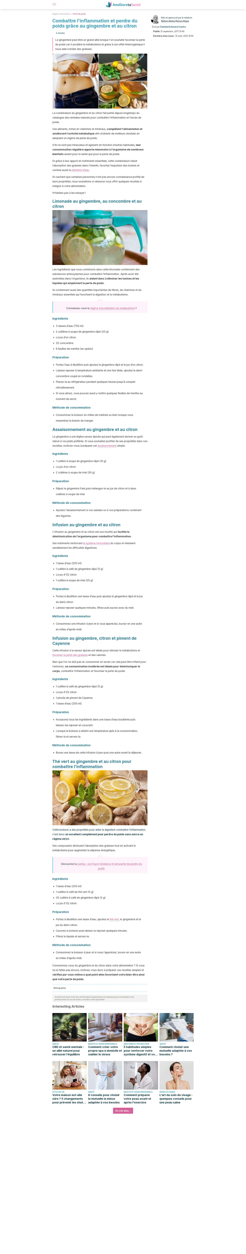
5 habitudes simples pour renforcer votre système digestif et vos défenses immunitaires (140, 1050)
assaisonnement (107, 445)
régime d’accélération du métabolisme (112, 308)
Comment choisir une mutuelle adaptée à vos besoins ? (175, 1050)
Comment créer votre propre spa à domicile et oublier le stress (105, 1050)
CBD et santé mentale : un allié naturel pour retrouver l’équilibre (68, 1050)
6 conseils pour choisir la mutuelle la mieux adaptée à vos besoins (104, 1098)
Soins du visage (167, 1092)
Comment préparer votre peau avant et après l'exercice (137, 1098)
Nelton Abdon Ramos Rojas (175, 21)
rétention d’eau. (80, 170)
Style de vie (58, 1092)
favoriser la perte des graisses (70, 655)
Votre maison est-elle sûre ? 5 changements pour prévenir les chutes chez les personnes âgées (69, 1098)
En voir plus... (123, 1110)
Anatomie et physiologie (136, 1044)
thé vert (114, 919)
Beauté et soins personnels (102, 1044)
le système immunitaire (96, 543)
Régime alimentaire (61, 14)
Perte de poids (79, 14)
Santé (55, 1044)
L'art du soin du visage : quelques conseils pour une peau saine (175, 1098)
